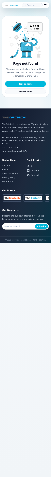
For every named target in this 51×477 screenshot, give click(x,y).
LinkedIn (35, 170)
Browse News (25, 91)
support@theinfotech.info (14, 151)
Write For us (8, 181)
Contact (5, 169)
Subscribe (41, 226)
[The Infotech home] (11, 5)
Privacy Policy (8, 177)
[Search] (24, 5)
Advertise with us (10, 173)
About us (6, 165)
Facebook (35, 175)
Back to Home (25, 83)
